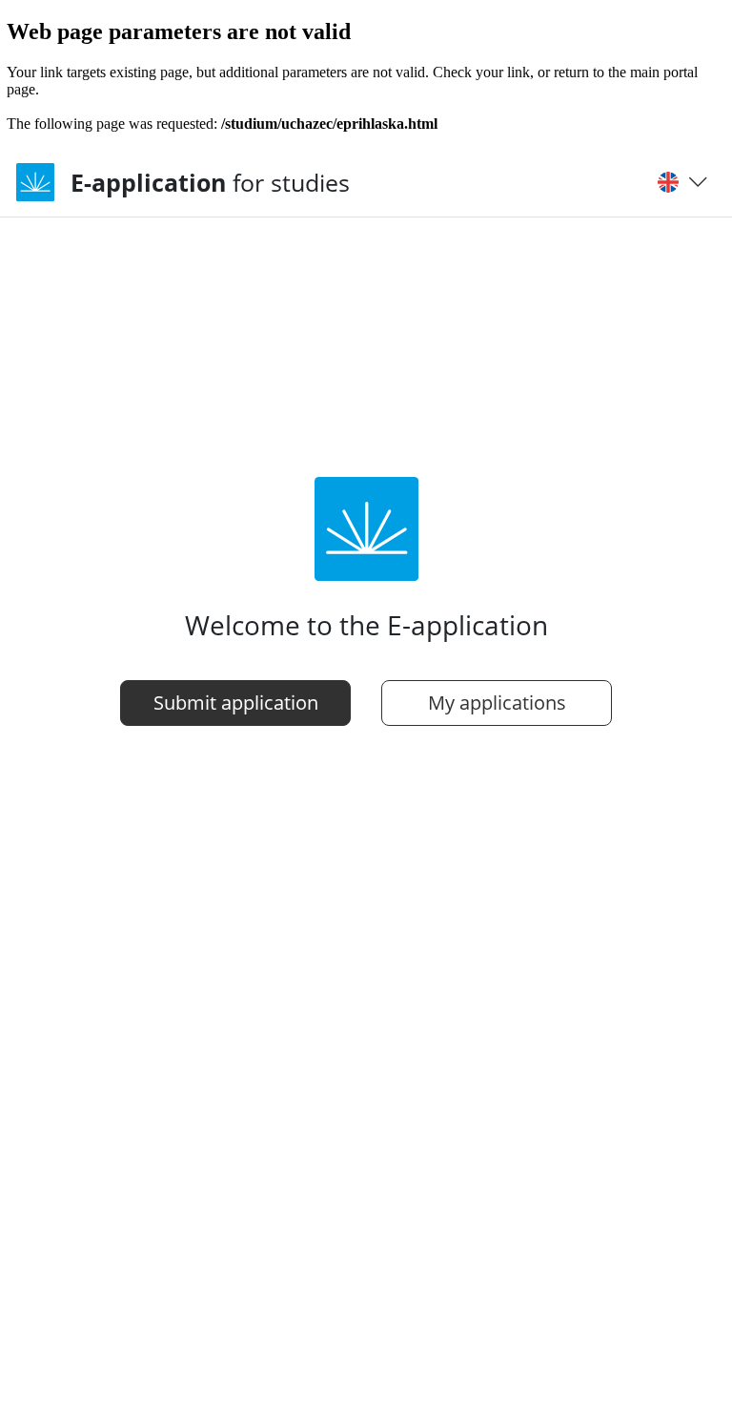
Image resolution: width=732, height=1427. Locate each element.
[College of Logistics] (43, 182)
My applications (497, 702)
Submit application (235, 702)
